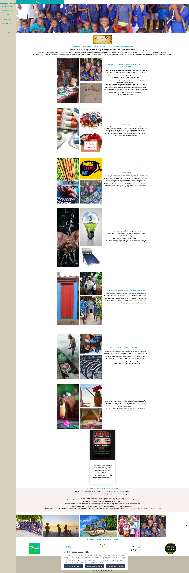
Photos (8, 28)
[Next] (186, 526)
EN (93, 570)
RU (108, 570)
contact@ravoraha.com (70, 2)
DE (101, 570)
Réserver (39, 2)
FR (96, 570)
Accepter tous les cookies (115, 566)
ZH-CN (105, 570)
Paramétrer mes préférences (94, 566)
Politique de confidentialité (95, 562)
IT (98, 570)
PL (111, 570)
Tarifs (8, 32)
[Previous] (18, 526)
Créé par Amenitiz (102, 572)
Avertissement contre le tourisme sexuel (104, 473)
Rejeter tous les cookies (73, 566)
